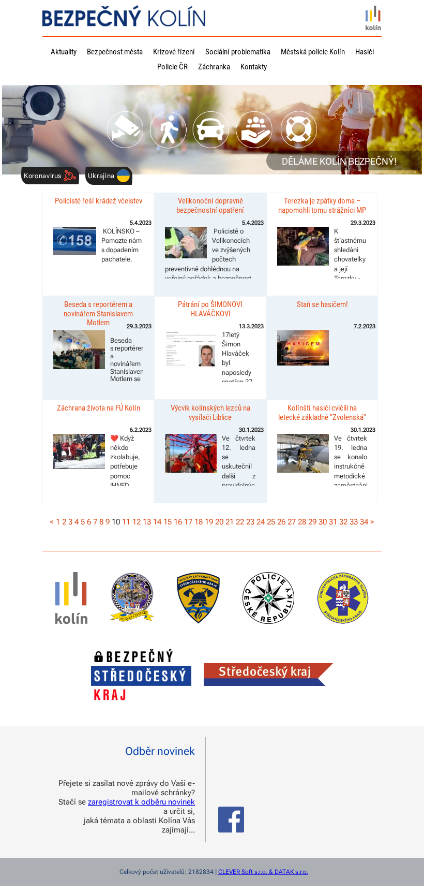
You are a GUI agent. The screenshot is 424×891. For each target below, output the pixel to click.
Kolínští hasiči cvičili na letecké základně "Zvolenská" (322, 412)
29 (312, 522)
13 (147, 522)
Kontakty (253, 66)
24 (260, 522)
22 (240, 522)
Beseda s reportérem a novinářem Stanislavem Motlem (98, 313)
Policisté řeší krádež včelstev (98, 201)
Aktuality (64, 51)
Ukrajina (102, 176)
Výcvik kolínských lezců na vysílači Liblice (210, 412)
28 (302, 522)
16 (178, 522)
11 (126, 522)
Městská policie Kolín (313, 51)
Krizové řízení (174, 51)
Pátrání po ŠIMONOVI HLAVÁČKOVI (210, 309)
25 (271, 522)
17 (188, 522)
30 (323, 522)
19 (209, 522)
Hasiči (364, 51)
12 (136, 522)
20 (219, 522)
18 (198, 522)
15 (167, 522)
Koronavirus (44, 176)
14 (157, 522)
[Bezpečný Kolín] (123, 20)
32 (343, 522)
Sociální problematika (237, 51)
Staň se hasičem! (322, 304)
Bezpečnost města (115, 51)
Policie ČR (172, 66)
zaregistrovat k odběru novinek (141, 802)
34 (364, 522)
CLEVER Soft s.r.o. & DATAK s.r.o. (263, 871)
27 (291, 522)
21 (229, 522)
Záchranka (214, 66)
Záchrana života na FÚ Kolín (98, 408)
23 (250, 522)
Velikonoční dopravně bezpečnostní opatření (210, 205)
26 (281, 522)
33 (354, 522)
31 (333, 522)
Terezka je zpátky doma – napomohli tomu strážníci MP (322, 205)
